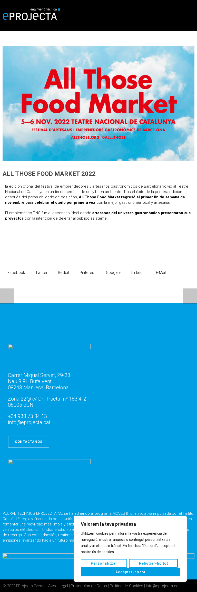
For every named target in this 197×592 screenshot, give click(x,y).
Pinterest (87, 272)
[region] (130, 549)
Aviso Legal (58, 586)
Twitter (40, 272)
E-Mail (160, 272)
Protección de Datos (89, 586)
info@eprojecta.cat (163, 586)
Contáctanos (28, 442)
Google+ (113, 272)
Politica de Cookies (127, 586)
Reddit (63, 272)
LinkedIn (137, 272)
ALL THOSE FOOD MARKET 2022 (49, 173)
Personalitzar (104, 563)
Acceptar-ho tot (130, 572)
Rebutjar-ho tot (153, 563)
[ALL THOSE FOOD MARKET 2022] (98, 103)
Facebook (15, 272)
